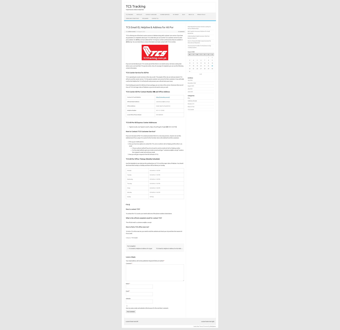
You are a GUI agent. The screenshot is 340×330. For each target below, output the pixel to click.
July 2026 (190, 80)
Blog (183, 14)
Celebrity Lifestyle (192, 100)
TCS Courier (134, 237)
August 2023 (191, 86)
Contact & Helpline (151, 14)
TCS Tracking (135, 6)
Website (128, 298)
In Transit (176, 14)
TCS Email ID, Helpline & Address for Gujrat (139, 248)
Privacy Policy (201, 14)
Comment (129, 263)
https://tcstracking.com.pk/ (163, 97)
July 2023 (190, 88)
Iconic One (196, 326)
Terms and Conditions (132, 18)
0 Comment (181, 31)
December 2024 (192, 83)
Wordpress (213, 326)
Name (128, 283)
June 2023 (190, 91)
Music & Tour (191, 106)
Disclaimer (145, 18)
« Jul (200, 74)
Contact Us (155, 18)
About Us (191, 14)
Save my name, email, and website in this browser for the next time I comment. (147, 308)
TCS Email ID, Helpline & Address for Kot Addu (169, 248)
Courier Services (164, 14)
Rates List (139, 14)
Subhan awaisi (131, 31)
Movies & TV (191, 103)
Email (128, 291)
